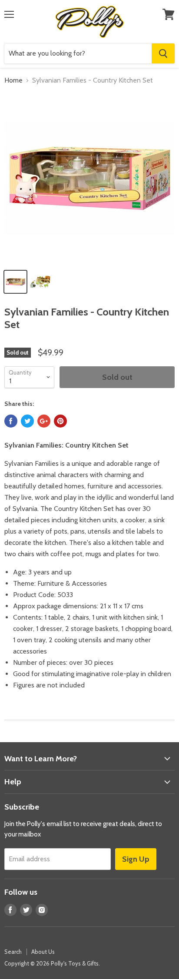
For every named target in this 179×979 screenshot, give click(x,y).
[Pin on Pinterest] (60, 421)
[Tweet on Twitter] (27, 421)
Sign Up (135, 859)
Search (13, 951)
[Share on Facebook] (10, 421)
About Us (43, 951)
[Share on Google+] (43, 421)
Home (13, 80)
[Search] (163, 53)
